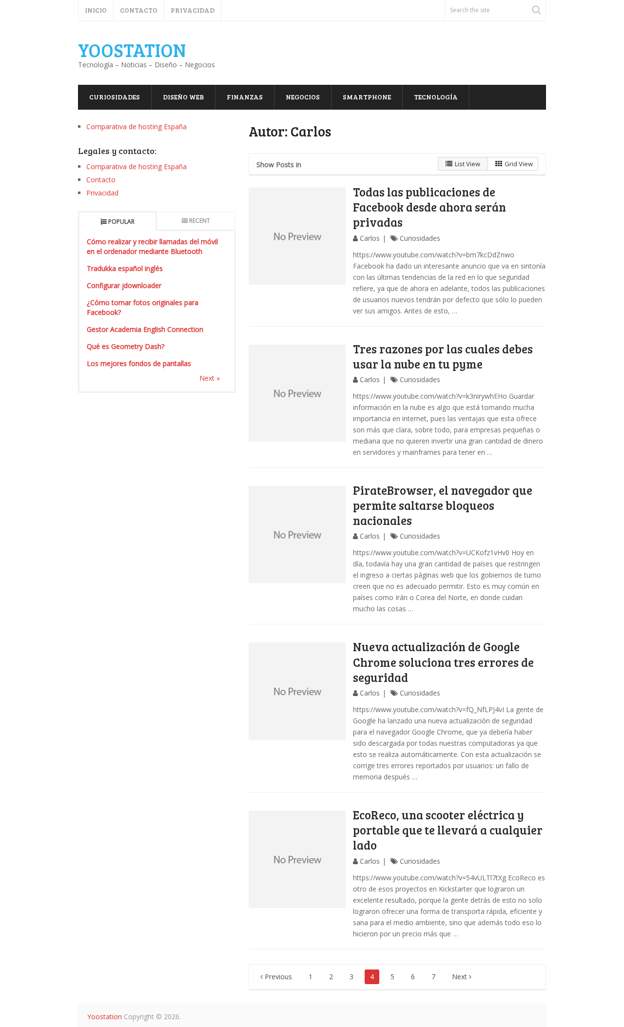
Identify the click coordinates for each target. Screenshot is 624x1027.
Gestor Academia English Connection (145, 329)
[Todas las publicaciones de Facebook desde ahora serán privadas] (297, 236)
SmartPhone (367, 96)
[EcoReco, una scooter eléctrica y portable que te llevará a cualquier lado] (297, 859)
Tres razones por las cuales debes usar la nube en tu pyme (443, 356)
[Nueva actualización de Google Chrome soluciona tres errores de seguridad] (297, 691)
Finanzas (245, 96)
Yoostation (132, 49)
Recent (199, 220)
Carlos (370, 238)
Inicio (96, 10)
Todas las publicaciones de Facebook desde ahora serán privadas (429, 207)
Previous (277, 976)
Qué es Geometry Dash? (125, 346)
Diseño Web (183, 96)
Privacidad (192, 10)
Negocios (303, 96)
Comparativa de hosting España (136, 126)
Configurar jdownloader (124, 285)
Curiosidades (114, 96)
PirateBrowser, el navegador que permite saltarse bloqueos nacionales (442, 505)
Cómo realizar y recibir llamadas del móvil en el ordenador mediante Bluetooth (152, 246)
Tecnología (436, 96)
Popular (121, 221)
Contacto (138, 10)
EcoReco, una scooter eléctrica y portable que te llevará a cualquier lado (448, 830)
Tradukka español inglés (125, 268)
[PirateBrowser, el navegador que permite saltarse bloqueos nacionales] (297, 534)
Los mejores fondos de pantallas (139, 363)
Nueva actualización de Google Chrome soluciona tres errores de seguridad (443, 662)
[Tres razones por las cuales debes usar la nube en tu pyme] (297, 393)
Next (460, 976)
